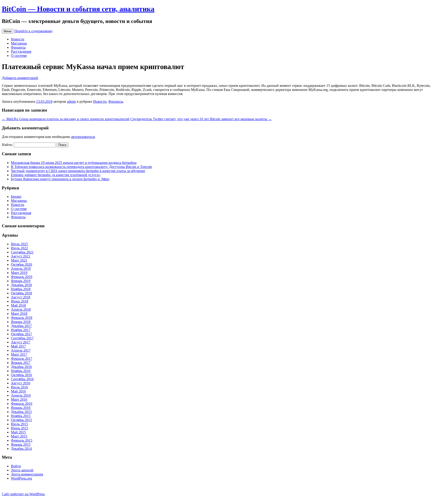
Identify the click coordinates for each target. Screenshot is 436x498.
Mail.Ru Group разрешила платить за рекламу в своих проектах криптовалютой (65, 119)
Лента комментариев (27, 474)
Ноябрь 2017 (20, 330)
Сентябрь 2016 (22, 379)
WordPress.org (21, 478)
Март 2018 (19, 313)
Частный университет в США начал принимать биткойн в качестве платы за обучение (78, 171)
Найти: (7, 145)
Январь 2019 (20, 281)
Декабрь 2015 (21, 412)
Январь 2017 (20, 363)
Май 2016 (18, 391)
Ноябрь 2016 (20, 371)
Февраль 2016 (21, 403)
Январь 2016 (20, 408)
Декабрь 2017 (21, 326)
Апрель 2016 (21, 395)
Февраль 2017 (21, 358)
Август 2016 (20, 383)
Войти (16, 466)
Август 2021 (20, 256)
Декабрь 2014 (21, 448)
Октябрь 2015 (21, 420)
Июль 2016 (19, 387)
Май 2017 (18, 346)
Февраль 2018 (21, 318)
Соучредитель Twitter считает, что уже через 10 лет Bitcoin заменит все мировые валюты (201, 119)
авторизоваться (83, 137)
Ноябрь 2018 (20, 289)
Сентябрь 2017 (22, 338)
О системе (19, 56)
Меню (8, 31)
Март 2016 (19, 399)
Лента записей (22, 470)
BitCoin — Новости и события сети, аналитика (78, 9)
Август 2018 (20, 297)
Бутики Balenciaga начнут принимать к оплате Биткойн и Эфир (60, 179)
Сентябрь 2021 (22, 252)
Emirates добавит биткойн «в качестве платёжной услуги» (56, 175)
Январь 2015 (20, 444)
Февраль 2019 (21, 277)
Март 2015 (19, 436)
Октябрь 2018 (21, 293)
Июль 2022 (19, 248)
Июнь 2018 (19, 301)
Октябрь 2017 (21, 334)
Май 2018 (18, 305)
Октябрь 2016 (21, 375)
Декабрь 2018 (21, 285)
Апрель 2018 (21, 309)
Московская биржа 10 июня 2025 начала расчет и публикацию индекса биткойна (73, 163)
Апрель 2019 (21, 268)
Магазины (19, 43)
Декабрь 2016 (21, 367)
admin (71, 101)
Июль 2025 (19, 244)
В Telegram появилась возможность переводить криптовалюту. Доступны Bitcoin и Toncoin (81, 167)
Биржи (16, 196)
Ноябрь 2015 (20, 416)
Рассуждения (21, 51)
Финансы (18, 47)
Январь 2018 (20, 322)
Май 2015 (18, 432)
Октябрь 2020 (21, 264)
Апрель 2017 (21, 350)
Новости (17, 39)
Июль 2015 (19, 424)
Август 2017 (20, 342)
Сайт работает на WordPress (23, 494)
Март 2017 (19, 354)
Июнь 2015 (19, 428)
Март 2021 (19, 260)
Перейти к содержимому (33, 31)
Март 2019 (19, 273)
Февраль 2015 (21, 440)
